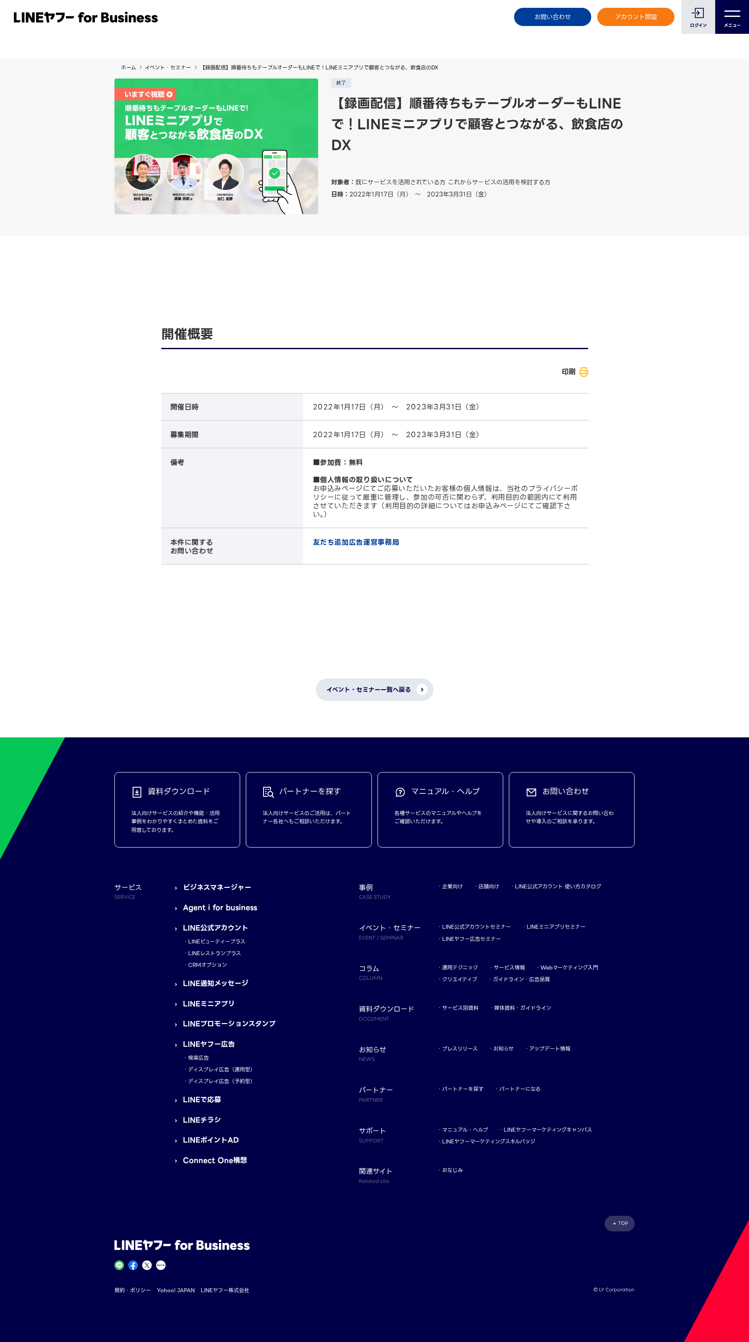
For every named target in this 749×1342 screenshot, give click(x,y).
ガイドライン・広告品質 (521, 979)
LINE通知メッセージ (215, 983)
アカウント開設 (636, 17)
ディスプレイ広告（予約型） (221, 1081)
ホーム (128, 67)
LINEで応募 (202, 1099)
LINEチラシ (202, 1120)
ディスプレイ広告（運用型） (221, 1069)
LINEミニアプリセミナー (556, 927)
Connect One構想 (215, 1160)
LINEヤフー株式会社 (225, 1290)
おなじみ (452, 1170)
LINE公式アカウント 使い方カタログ (558, 886)
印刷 (569, 372)
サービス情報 (509, 967)
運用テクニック (460, 967)
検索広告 (198, 1058)
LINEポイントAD (211, 1140)
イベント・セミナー (168, 67)
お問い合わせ (552, 17)
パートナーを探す (463, 1089)
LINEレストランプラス (214, 953)
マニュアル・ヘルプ (465, 1130)
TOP (623, 1223)
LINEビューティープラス (216, 941)
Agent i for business (220, 907)
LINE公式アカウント (215, 928)
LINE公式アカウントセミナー (476, 927)
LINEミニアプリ (209, 1003)
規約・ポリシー (132, 1290)
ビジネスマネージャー (217, 887)
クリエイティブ (459, 979)
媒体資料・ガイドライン (522, 1008)
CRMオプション (207, 965)
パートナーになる (520, 1089)
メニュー (732, 25)
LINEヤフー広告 (209, 1044)
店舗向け (489, 886)
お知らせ (503, 1048)
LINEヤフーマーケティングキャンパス (548, 1130)
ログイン (698, 25)
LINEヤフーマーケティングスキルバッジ (488, 1141)
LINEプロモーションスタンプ (229, 1023)
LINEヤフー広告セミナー (471, 939)
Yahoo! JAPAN (176, 1290)
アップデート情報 (549, 1048)
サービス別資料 (460, 1008)
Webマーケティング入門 (569, 967)
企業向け (452, 886)
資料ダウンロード (386, 1013)
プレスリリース (460, 1048)
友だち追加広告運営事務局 (356, 542)
